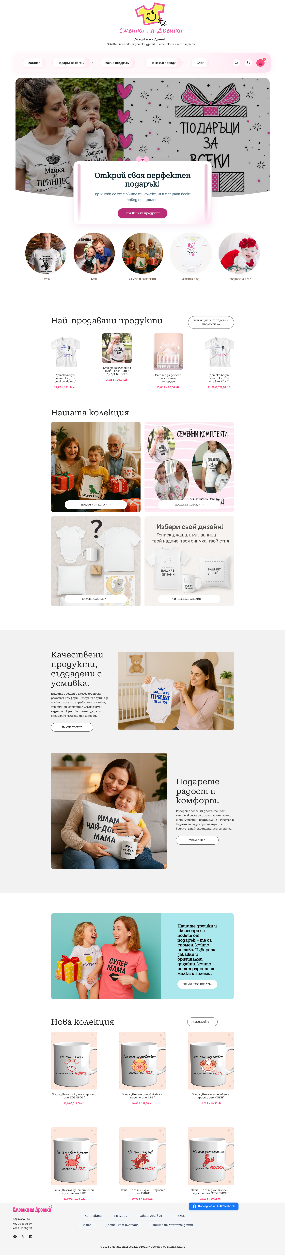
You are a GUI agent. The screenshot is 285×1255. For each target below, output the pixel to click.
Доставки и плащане (122, 1225)
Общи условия (151, 1215)
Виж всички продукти (142, 213)
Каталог (34, 63)
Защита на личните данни (171, 1225)
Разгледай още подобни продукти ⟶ (210, 322)
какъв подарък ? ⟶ (96, 599)
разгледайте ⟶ (202, 1021)
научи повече (72, 727)
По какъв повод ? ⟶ (189, 504)
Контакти (93, 1215)
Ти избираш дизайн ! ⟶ (189, 599)
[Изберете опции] (65, 352)
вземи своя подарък (197, 984)
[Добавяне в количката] (74, 1061)
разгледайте (197, 840)
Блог (200, 63)
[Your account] (248, 63)
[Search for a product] (236, 63)
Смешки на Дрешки (150, 39)
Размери (120, 1215)
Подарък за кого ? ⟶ (96, 504)
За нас (86, 1225)
